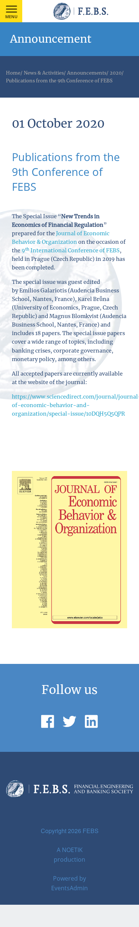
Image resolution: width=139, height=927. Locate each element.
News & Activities (44, 73)
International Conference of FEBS (70, 250)
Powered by (69, 878)
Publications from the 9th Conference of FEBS (59, 80)
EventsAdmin (69, 888)
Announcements (86, 73)
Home (13, 73)
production (69, 859)
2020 (116, 73)
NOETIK (72, 850)
